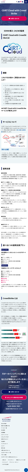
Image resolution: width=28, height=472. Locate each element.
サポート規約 (3, 454)
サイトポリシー (11, 460)
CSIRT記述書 (5, 464)
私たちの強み (4, 423)
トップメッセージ (4, 443)
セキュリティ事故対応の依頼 (21, 1)
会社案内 (3, 441)
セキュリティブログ (5, 437)
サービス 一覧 (4, 428)
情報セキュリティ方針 (20, 460)
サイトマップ (5, 462)
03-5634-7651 (17, 1)
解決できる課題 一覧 (5, 425)
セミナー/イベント (4, 434)
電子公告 (3, 448)
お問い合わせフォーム (5, 450)
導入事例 (3, 430)
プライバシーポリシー (14, 462)
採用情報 (3, 432)
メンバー (3, 445)
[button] (26, 1)
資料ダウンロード (22, 1)
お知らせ (4, 460)
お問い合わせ (19, 1)
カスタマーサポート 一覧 (6, 452)
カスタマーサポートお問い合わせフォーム (9, 457)
